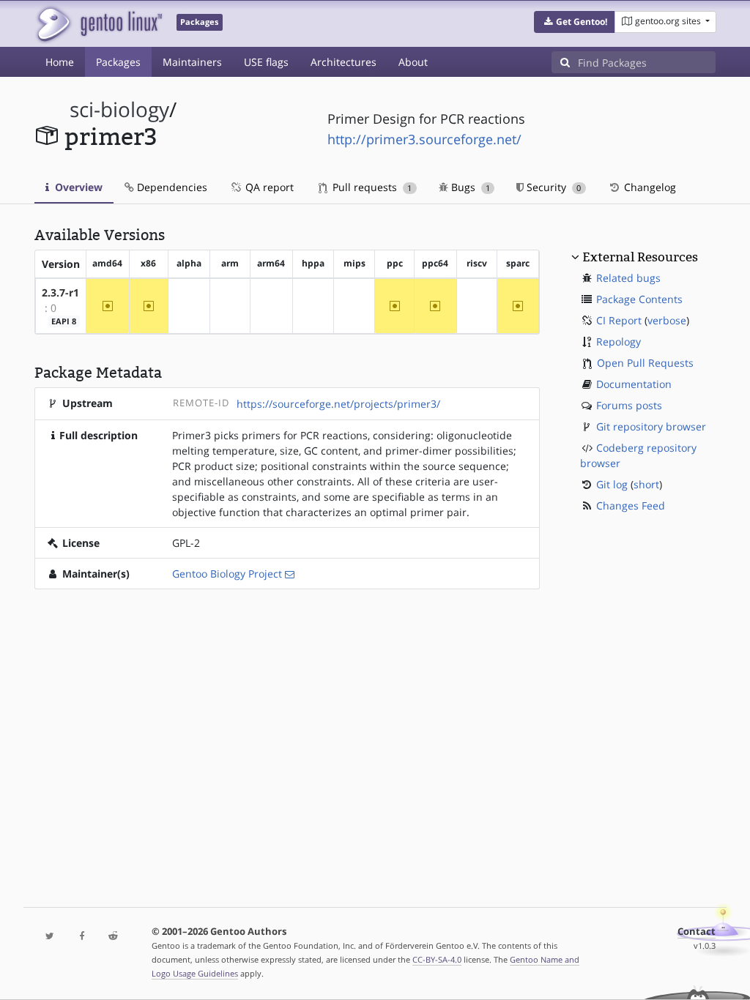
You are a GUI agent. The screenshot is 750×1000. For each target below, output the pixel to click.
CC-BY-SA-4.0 (436, 959)
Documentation (634, 384)
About (413, 62)
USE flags (266, 62)
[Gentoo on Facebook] (81, 936)
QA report (268, 187)
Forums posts (629, 405)
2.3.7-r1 (60, 292)
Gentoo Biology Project (227, 574)
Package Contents (639, 299)
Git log (612, 484)
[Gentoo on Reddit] (113, 936)
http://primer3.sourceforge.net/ (424, 139)
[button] (574, 22)
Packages (118, 62)
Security (552, 187)
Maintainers (192, 62)
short (646, 484)
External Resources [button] (640, 257)
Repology (618, 341)
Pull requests (371, 187)
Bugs (469, 187)
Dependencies (170, 187)
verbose (666, 320)
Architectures (343, 62)
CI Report (619, 320)
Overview (77, 187)
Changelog (648, 187)
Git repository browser (651, 426)
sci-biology (119, 109)
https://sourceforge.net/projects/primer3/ (338, 404)
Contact (696, 931)
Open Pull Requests (645, 363)
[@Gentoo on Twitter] (50, 936)
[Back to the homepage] (98, 24)
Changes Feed (630, 505)
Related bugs (628, 278)
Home (59, 62)
